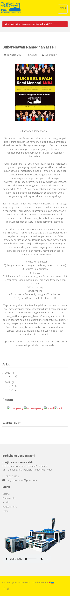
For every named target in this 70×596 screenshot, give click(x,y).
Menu (63, 7)
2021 (8, 382)
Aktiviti (14, 24)
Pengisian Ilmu (9, 506)
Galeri (5, 511)
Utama (6, 493)
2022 (8, 372)
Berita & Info (8, 498)
